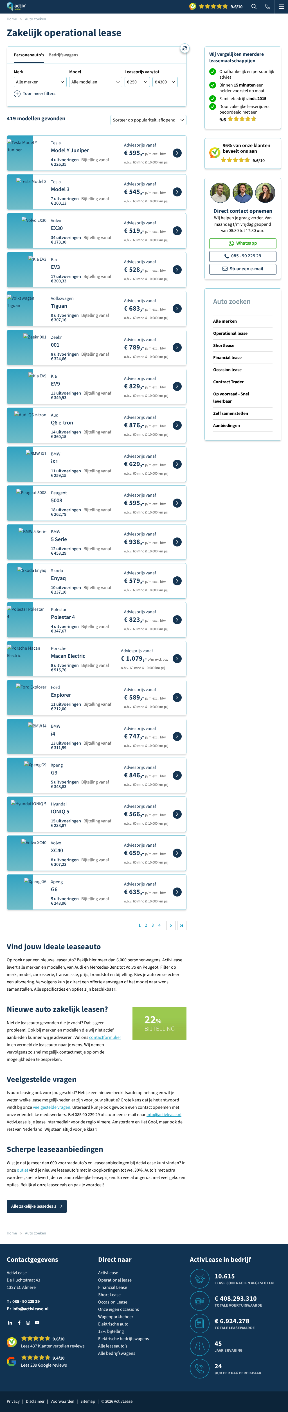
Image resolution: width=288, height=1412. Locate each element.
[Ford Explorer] (177, 697)
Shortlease (223, 345)
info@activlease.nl (164, 1115)
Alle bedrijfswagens (116, 1353)
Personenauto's (29, 55)
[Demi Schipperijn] (265, 192)
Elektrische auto (113, 1324)
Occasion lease (227, 370)
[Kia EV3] (177, 269)
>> (181, 925)
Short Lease (109, 1295)
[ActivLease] (16, 6)
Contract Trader (228, 382)
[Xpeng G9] (177, 775)
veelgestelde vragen (51, 1107)
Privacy (13, 1401)
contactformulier (105, 1037)
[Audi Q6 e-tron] (177, 425)
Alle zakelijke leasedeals (34, 1206)
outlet (22, 1170)
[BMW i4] (177, 736)
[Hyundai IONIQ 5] (177, 814)
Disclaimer (35, 1401)
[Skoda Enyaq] (177, 580)
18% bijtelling (111, 1331)
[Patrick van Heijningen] (220, 192)
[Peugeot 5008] (177, 503)
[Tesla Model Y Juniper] (177, 153)
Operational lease (230, 333)
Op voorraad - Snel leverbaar (231, 397)
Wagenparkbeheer (115, 1317)
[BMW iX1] (177, 464)
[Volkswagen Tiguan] (177, 308)
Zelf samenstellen (230, 413)
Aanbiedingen (226, 425)
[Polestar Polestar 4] (177, 619)
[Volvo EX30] (177, 230)
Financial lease (227, 358)
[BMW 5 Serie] (177, 541)
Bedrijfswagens (63, 55)
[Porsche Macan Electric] (177, 658)
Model (75, 72)
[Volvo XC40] (177, 853)
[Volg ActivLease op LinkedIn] (10, 1322)
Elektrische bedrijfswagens (123, 1339)
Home (12, 19)
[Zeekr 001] (177, 347)
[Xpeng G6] (177, 892)
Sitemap (87, 1401)
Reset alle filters (185, 48)
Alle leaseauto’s (112, 1346)
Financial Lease (112, 1287)
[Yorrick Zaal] (243, 192)
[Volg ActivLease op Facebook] (19, 1322)
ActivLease (108, 1273)
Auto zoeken (232, 301)
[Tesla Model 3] (177, 191)
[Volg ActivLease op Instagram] (28, 1322)
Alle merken (225, 321)
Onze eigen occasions (118, 1309)
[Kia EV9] (177, 386)
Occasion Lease (112, 1302)
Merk (18, 72)
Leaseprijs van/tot (142, 72)
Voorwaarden (62, 1401)
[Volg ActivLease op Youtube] (37, 1322)
